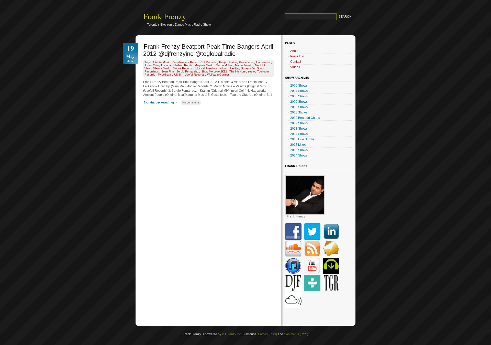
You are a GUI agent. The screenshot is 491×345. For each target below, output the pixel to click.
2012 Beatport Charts (305, 118)
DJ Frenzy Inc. (232, 334)
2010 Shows (299, 107)
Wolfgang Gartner (218, 74)
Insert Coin (152, 65)
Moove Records (183, 68)
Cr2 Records (208, 62)
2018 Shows (299, 150)
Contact (295, 62)
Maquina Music (204, 65)
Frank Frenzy (164, 16)
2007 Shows (299, 91)
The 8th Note (237, 71)
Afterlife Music (161, 62)
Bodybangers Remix (185, 62)
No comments (191, 102)
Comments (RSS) (296, 334)
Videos (295, 67)
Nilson (223, 68)
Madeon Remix (182, 65)
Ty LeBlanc (165, 74)
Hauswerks (263, 62)
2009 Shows (299, 101)
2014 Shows (299, 134)
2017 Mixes (298, 145)
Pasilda (234, 68)
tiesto (251, 71)
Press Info (297, 56)
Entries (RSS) (267, 334)
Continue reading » (160, 102)
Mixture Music (161, 68)
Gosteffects (246, 62)
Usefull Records (195, 74)
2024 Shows (299, 155)
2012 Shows (299, 123)
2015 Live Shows (302, 139)
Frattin (233, 62)
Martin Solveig (243, 65)
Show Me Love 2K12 (214, 71)
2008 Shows (299, 96)
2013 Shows (299, 128)
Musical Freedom (206, 68)
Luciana (166, 65)
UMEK (178, 74)
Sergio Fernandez (187, 71)
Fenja (222, 62)
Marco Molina (224, 65)
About (294, 51)
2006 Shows (299, 85)
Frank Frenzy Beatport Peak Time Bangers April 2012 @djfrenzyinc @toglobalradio (208, 50)
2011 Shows (298, 112)
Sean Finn (167, 71)
